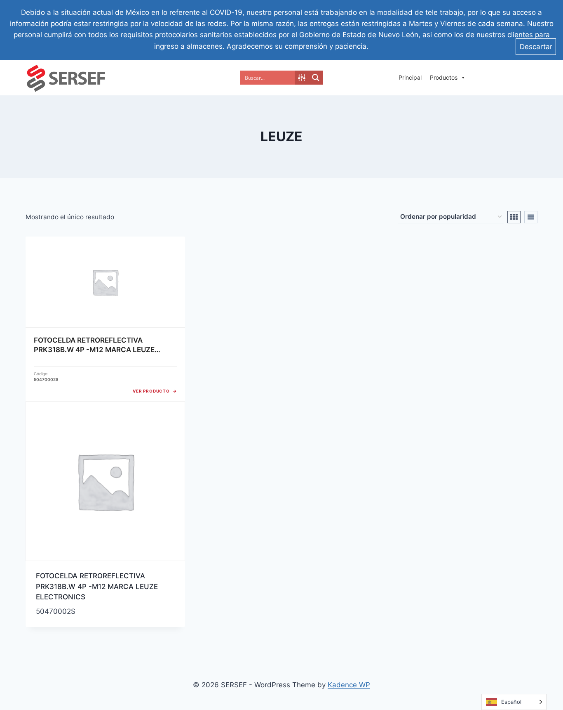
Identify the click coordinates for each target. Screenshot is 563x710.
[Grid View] (514, 217)
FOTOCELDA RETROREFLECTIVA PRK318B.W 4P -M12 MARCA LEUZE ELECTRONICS (97, 586)
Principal (410, 77)
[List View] (530, 217)
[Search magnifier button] (316, 78)
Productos (443, 77)
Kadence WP (349, 685)
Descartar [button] (536, 47)
